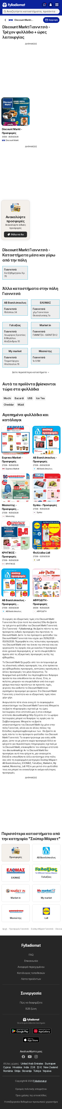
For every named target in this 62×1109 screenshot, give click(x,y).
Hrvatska (17, 1067)
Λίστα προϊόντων (31, 978)
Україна (47, 1071)
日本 (32, 1067)
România (8, 1071)
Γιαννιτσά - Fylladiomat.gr (19, 628)
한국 (39, 1067)
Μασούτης (15, 766)
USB (30, 398)
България (50, 1063)
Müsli (21, 404)
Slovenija (26, 1071)
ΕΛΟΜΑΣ (26, 763)
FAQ (31, 954)
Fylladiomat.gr (39, 1081)
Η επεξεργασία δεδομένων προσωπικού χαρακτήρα (31, 1101)
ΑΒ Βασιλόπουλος (11, 763)
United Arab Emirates (32, 1063)
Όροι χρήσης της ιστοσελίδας (31, 1095)
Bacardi (19, 398)
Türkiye (37, 1071)
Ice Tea (40, 398)
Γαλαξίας (37, 763)
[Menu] (57, 5)
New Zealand (50, 1067)
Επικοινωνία (31, 960)
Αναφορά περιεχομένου (31, 966)
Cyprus (7, 1067)
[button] (50, 5)
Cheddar (9, 404)
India (26, 1067)
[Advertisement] (31, 67)
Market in (47, 763)
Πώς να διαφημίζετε (31, 1002)
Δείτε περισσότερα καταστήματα (29, 372)
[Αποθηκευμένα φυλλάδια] (44, 5)
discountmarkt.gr (20, 715)
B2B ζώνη (31, 1008)
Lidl (23, 766)
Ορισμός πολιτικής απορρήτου (31, 1089)
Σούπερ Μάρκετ (48, 759)
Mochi (7, 398)
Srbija (17, 1071)
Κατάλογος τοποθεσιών (31, 973)
